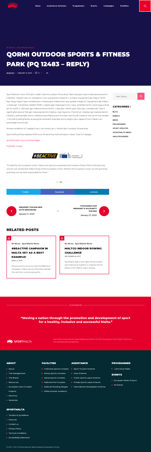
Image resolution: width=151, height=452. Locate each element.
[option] (31, 257)
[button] (145, 6)
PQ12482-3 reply (14, 146)
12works (56, 447)
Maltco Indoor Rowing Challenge (83, 250)
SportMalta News (25, 47)
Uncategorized (120, 136)
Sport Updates (120, 128)
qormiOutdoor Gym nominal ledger (23, 140)
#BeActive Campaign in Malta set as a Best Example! (30, 253)
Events (116, 116)
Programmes (119, 124)
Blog (115, 112)
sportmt (10, 73)
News (12, 47)
